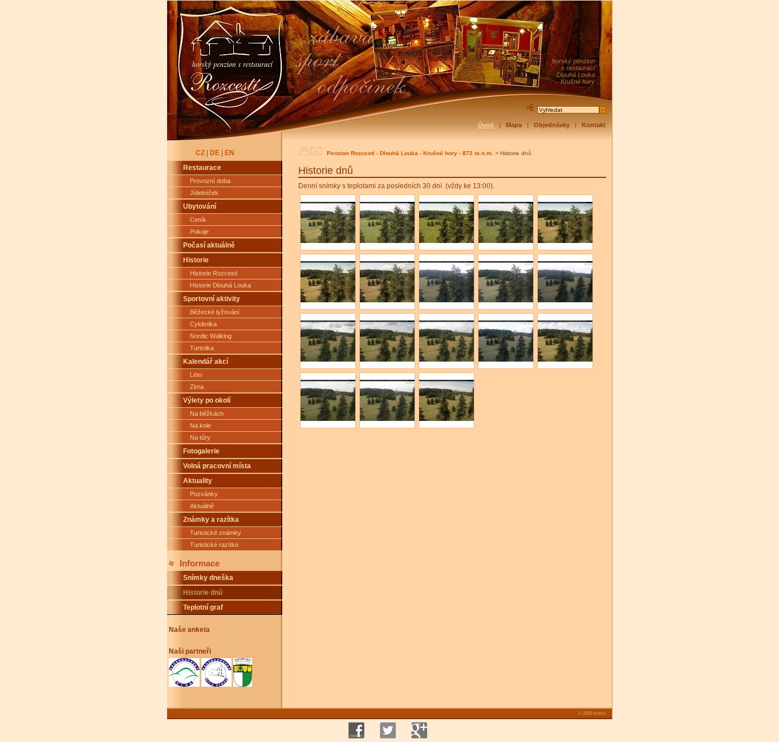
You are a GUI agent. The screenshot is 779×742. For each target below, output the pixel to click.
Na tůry (200, 437)
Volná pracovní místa (217, 466)
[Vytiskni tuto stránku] (303, 151)
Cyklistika (203, 324)
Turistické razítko (214, 544)
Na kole (200, 425)
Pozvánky (204, 493)
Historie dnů (202, 593)
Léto (196, 374)
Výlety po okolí (206, 400)
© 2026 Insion (591, 713)
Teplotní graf (203, 607)
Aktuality (197, 481)
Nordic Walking (211, 336)
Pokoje (199, 231)
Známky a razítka (211, 520)
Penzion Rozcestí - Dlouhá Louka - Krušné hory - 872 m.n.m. (410, 153)
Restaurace (202, 168)
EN (229, 153)
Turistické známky (215, 532)
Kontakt (594, 124)
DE (215, 153)
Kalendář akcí (205, 362)
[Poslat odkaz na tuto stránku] (316, 151)
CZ (200, 153)
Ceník (198, 219)
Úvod (487, 124)
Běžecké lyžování (215, 312)
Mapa (515, 124)
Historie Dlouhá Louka (220, 285)
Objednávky (552, 124)
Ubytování (199, 206)
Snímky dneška (208, 578)
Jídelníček (204, 192)
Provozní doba (210, 180)
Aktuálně (202, 505)
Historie (196, 260)
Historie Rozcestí (214, 273)
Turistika (202, 347)
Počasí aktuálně (209, 245)
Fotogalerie (201, 451)
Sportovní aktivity (211, 299)
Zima (197, 386)
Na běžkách (207, 413)
